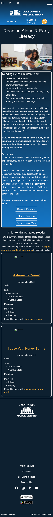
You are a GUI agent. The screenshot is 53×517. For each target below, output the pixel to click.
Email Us (26, 471)
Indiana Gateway (8, 514)
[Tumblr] (30, 488)
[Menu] (49, 2)
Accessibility (26, 482)
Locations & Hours (26, 477)
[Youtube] (36, 488)
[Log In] (20, 3)
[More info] (44, 21)
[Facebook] (16, 488)
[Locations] (12, 3)
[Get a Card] (5, 3)
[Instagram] (23, 488)
